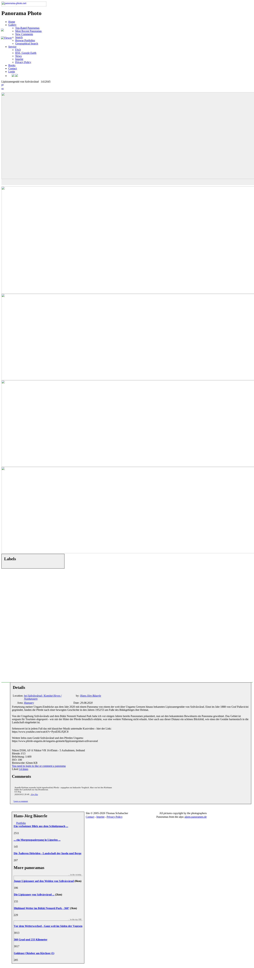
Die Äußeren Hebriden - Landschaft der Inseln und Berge (47, 853)
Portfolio (21, 823)
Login (11, 71)
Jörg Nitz (34, 794)
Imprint (19, 59)
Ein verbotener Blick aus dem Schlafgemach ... (41, 826)
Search (19, 37)
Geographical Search (26, 43)
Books (11, 65)
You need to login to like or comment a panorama (39, 765)
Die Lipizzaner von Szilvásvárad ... (34, 894)
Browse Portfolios (25, 40)
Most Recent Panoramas (28, 31)
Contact (12, 68)
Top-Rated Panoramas (27, 27)
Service (12, 46)
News (18, 56)
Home (11, 21)
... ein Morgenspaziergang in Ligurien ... (37, 839)
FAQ (18, 49)
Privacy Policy (23, 62)
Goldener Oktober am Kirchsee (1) (34, 953)
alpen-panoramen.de (196, 816)
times (23, 769)
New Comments (24, 34)
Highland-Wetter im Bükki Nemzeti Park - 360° (41, 908)
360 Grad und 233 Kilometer (30, 939)
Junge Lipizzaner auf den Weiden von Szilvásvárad (44, 881)
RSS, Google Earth (25, 52)
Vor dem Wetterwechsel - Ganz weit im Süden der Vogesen (48, 926)
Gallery (12, 24)
